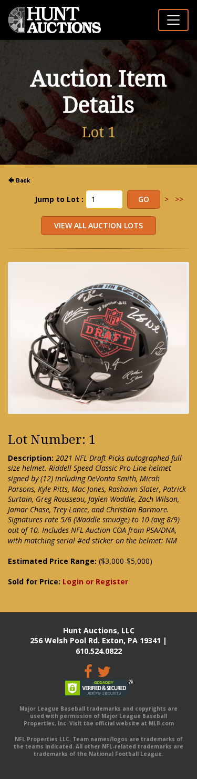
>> (179, 199)
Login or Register (95, 581)
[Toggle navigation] (173, 20)
